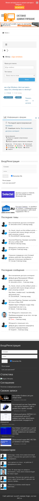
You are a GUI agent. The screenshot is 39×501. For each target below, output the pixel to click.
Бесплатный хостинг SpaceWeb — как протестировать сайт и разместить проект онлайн (24, 406)
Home (6, 33)
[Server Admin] (19, 17)
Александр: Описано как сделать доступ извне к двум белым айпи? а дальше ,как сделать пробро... (21, 479)
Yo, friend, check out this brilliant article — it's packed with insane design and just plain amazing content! (23, 232)
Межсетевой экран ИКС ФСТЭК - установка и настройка (24, 441)
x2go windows (9, 97)
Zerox (12, 319)
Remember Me (17, 176)
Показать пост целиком (28, 100)
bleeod (13, 243)
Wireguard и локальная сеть (18, 247)
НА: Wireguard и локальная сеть (20, 313)
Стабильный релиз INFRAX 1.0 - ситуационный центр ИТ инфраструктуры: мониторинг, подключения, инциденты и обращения (18, 418)
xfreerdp (18, 97)
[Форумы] (5, 50)
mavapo (13, 261)
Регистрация (6, 180)
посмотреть (19, 7)
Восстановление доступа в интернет (22, 223)
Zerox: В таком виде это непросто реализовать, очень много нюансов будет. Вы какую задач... (21, 471)
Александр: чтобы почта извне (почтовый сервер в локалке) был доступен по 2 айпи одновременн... (21, 457)
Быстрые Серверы (22, 206)
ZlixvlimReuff (15, 236)
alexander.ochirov (16, 224)
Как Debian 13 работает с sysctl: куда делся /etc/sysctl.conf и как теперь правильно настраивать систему (24, 431)
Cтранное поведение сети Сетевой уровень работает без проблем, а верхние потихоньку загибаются (21, 257)
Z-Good (8, 93)
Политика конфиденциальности (10, 387)
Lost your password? (8, 183)
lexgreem (14, 249)
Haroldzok (9, 126)
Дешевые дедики (21, 193)
